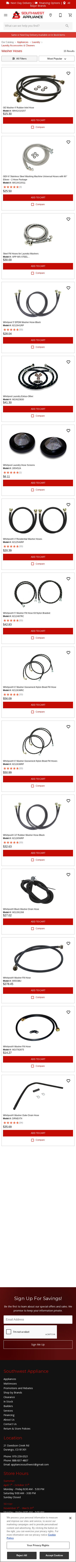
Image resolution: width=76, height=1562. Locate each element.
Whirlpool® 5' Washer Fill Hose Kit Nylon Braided (26, 613)
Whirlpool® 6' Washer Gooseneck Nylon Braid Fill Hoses (30, 761)
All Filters (21, 58)
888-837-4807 (20, 1460)
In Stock (8, 1401)
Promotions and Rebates (18, 1388)
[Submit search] (67, 26)
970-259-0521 (20, 1456)
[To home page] (28, 15)
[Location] (50, 15)
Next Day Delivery (21, 3)
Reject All (21, 1555)
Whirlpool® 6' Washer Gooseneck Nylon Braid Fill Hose (29, 687)
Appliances (22, 42)
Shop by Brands (13, 1392)
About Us (9, 1419)
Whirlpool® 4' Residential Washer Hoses (22, 539)
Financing (9, 1415)
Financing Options (49, 3)
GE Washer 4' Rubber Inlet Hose (18, 107)
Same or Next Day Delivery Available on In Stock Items (38, 34)
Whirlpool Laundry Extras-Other (18, 396)
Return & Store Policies (17, 1428)
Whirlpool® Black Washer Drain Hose (21, 909)
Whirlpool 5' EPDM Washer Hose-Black (22, 322)
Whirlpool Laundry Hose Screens (19, 465)
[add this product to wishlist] (68, 73)
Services (8, 1410)
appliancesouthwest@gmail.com (30, 1464)
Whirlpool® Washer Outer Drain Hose (21, 1115)
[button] (5, 15)
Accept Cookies (54, 1555)
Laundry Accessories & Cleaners (18, 45)
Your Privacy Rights (38, 1545)
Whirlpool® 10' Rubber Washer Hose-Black (24, 835)
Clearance (9, 1397)
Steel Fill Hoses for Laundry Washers (21, 253)
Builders (8, 1406)
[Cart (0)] (70, 15)
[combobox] (57, 58)
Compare (40, 127)
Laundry (36, 42)
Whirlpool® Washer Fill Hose (17, 978)
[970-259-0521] (60, 15)
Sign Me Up (38, 1344)
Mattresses (10, 1383)
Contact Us (10, 1424)
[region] (38, 1537)
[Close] (70, 1518)
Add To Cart (38, 120)
